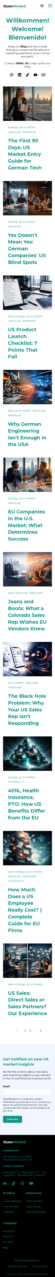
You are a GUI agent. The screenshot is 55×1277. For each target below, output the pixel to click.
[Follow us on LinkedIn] (19, 75)
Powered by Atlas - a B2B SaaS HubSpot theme (27, 1274)
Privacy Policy (40, 1266)
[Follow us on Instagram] (12, 75)
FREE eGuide (33, 1206)
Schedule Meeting (36, 1212)
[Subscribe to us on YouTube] (35, 75)
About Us (8, 1236)
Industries (8, 1212)
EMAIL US (22, 63)
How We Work (11, 1206)
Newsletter (9, 1231)
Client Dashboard (12, 1201)
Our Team (8, 1242)
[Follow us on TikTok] (27, 75)
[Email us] (43, 75)
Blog (5, 1247)
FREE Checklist (34, 1201)
